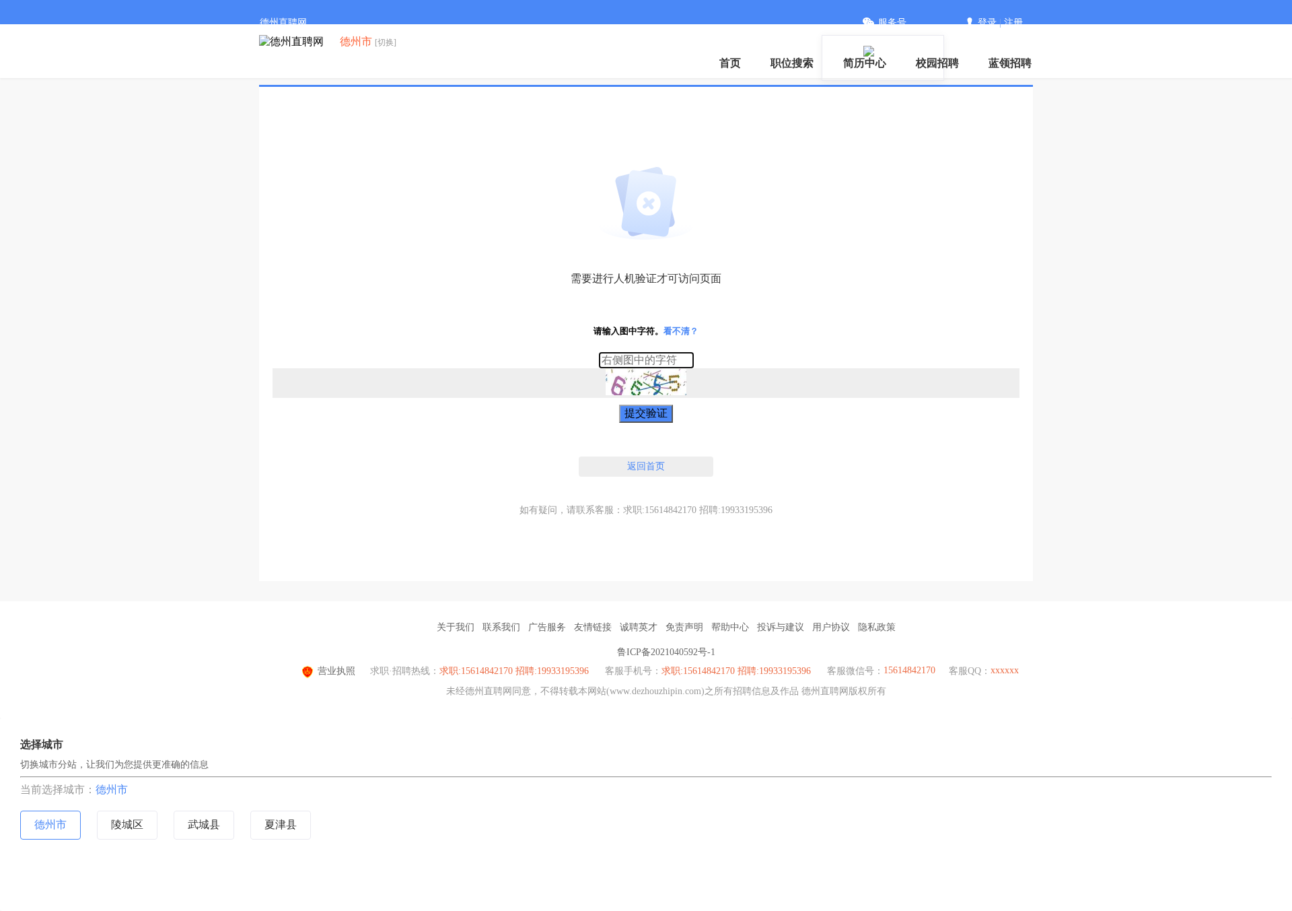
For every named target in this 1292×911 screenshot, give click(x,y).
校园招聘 (937, 63)
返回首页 (646, 466)
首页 (730, 63)
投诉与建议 (780, 627)
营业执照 (336, 671)
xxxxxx (1005, 670)
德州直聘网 (283, 23)
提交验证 (646, 413)
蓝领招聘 (1010, 63)
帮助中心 (730, 627)
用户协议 (831, 627)
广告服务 (547, 627)
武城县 (204, 824)
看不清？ (680, 331)
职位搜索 (792, 63)
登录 (987, 23)
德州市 (112, 789)
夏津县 (280, 824)
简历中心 (864, 63)
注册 (1013, 23)
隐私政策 (877, 627)
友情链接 (593, 627)
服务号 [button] (892, 23)
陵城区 (127, 824)
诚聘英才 (638, 627)
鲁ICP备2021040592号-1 (666, 652)
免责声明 (684, 627)
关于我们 (455, 627)
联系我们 (501, 627)
